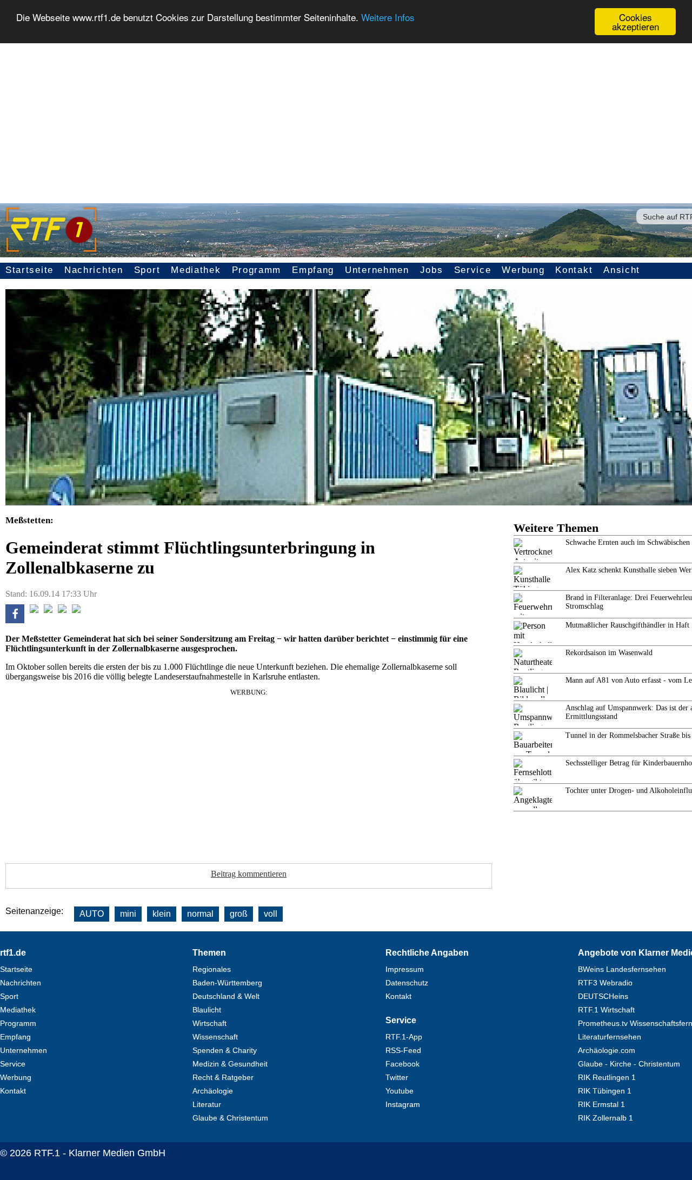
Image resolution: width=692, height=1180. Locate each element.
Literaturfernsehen (609, 1036)
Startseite (29, 270)
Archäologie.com (606, 1050)
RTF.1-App (403, 1036)
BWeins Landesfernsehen (622, 969)
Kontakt (574, 270)
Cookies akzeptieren (635, 21)
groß (239, 913)
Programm (257, 270)
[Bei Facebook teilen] (14, 620)
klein (161, 913)
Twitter (396, 1077)
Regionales (211, 969)
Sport (147, 270)
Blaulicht (206, 1009)
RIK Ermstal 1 (601, 1104)
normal (200, 913)
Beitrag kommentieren (249, 873)
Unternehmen (377, 270)
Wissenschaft (215, 1036)
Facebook (402, 1063)
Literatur (206, 1104)
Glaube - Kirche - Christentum (629, 1063)
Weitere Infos (388, 17)
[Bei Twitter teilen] (34, 610)
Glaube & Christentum (230, 1118)
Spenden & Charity (224, 1050)
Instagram (402, 1104)
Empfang (313, 270)
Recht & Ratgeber (223, 1077)
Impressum (404, 969)
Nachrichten (93, 270)
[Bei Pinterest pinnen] (62, 610)
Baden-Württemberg (227, 982)
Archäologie (212, 1090)
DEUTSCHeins (603, 996)
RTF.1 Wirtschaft (606, 1009)
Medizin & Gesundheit (230, 1063)
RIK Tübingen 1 (604, 1090)
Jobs (431, 270)
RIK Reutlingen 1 (607, 1077)
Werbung (523, 270)
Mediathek (196, 270)
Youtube (399, 1090)
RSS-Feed (403, 1050)
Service (472, 270)
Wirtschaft (209, 1023)
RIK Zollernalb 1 (605, 1118)
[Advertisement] (346, 116)
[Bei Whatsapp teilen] (48, 610)
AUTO (91, 913)
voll (270, 913)
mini (128, 913)
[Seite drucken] (76, 610)
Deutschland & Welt (226, 996)
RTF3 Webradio (605, 982)
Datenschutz (406, 982)
